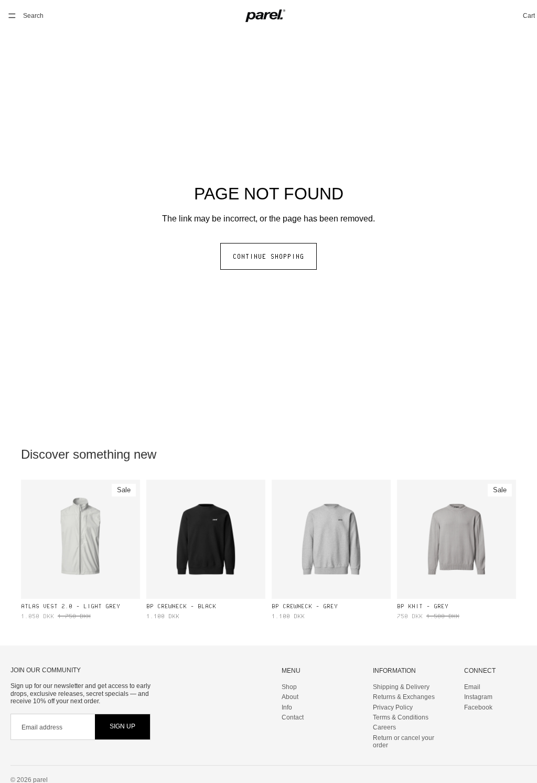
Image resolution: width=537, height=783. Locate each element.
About (290, 697)
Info (287, 707)
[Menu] (12, 16)
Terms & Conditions (400, 717)
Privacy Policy (393, 707)
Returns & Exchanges (404, 697)
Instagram (478, 697)
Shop (289, 687)
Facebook (478, 707)
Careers (384, 728)
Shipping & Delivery (401, 687)
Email (472, 687)
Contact (293, 717)
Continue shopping (268, 256)
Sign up (122, 727)
